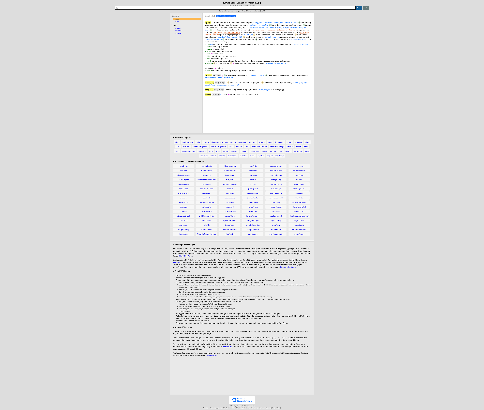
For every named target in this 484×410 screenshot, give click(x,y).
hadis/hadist (229, 202)
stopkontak (242, 142)
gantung (177, 28)
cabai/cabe (207, 175)
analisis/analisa (183, 193)
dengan (273, 151)
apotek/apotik (184, 202)
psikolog (262, 142)
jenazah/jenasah (253, 193)
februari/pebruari (230, 166)
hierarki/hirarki (230, 216)
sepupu (233, 142)
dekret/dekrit (206, 193)
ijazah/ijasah (229, 225)
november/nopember (276, 234)
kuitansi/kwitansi (276, 170)
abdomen (252, 142)
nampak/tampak (276, 207)
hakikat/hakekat (230, 211)
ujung (177, 19)
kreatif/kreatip (253, 234)
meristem (178, 30)
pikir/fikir (299, 179)
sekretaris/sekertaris (299, 207)
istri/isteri (253, 179)
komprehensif (255, 151)
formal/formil (229, 175)
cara (176, 151)
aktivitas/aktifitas (183, 175)
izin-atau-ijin (279, 156)
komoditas (243, 156)
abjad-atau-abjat (187, 142)
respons (226, 151)
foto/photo (230, 179)
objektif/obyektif (299, 170)
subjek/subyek (299, 220)
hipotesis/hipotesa (229, 220)
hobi (198, 142)
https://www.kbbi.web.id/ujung (226, 16)
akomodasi (298, 151)
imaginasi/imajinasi (230, 229)
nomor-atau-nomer (188, 151)
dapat (306, 146)
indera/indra (253, 166)
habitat (307, 142)
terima (247, 146)
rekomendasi (232, 156)
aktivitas (239, 146)
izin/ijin (252, 184)
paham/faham (299, 175)
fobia (176, 142)
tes (280, 151)
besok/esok (183, 234)
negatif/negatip (276, 220)
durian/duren (206, 207)
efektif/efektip (207, 211)
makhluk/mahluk (276, 184)
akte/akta (183, 170)
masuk (252, 156)
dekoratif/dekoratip (207, 188)
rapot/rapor (299, 193)
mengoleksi (202, 151)
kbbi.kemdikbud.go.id (288, 267)
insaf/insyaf (253, 170)
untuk (211, 151)
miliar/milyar (276, 202)
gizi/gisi (230, 188)
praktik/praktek (299, 184)
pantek (270, 142)
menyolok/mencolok (276, 198)
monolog (222, 156)
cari (178, 146)
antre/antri (183, 198)
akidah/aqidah (184, 179)
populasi (261, 156)
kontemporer (279, 142)
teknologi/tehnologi (299, 229)
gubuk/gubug (230, 198)
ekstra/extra (206, 220)
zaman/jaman (299, 234)
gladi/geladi (230, 193)
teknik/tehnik (299, 225)
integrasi (244, 151)
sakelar (265, 151)
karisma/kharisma (252, 216)
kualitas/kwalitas (276, 166)
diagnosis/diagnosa (207, 202)
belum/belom (183, 225)
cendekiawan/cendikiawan (206, 179)
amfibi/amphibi (183, 184)
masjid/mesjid (276, 188)
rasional (298, 146)
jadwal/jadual (253, 188)
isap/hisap (253, 175)
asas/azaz (184, 207)
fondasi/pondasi (230, 170)
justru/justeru (253, 202)
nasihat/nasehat (276, 216)
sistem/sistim (299, 211)
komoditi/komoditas (253, 225)
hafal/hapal (230, 207)
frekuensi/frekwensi (230, 184)
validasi (290, 146)
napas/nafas (275, 211)
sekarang (234, 151)
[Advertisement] (258, 113)
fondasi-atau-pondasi (200, 146)
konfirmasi (204, 156)
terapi (218, 151)
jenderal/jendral (252, 198)
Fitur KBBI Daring (185, 256)
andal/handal (183, 188)
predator (288, 151)
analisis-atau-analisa (259, 146)
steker (307, 151)
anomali (206, 142)
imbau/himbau (230, 234)
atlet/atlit (184, 211)
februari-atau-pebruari (218, 146)
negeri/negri (276, 225)
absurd (289, 142)
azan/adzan (183, 220)
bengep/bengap (183, 229)
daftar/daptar (206, 184)
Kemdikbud (177, 262)
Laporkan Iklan (211, 355)
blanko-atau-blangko (277, 146)
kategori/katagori (253, 220)
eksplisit (270, 156)
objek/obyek (299, 166)
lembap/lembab (276, 175)
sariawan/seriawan (299, 202)
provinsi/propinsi (299, 188)
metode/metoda (276, 193)
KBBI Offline (227, 346)
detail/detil (206, 198)
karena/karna (253, 207)
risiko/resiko (299, 198)
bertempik (186, 146)
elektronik (298, 142)
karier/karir (253, 211)
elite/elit (207, 225)
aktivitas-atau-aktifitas (219, 142)
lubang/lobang (276, 179)
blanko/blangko (206, 170)
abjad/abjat (184, 166)
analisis (213, 156)
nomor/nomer (276, 229)
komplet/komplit (253, 229)
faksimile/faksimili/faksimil (206, 234)
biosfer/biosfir (207, 166)
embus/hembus (206, 229)
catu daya (178, 33)
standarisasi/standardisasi (299, 216)
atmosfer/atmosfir (183, 216)
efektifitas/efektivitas (206, 216)
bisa (231, 146)
